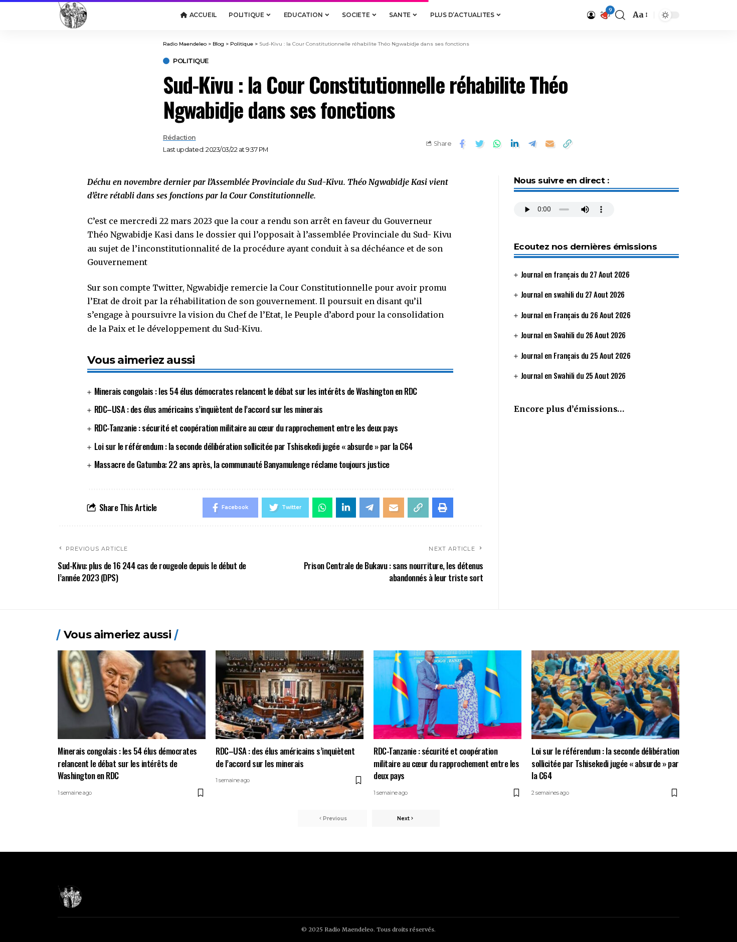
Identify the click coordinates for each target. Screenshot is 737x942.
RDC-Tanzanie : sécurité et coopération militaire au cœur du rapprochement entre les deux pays (246, 427)
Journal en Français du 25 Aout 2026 (576, 354)
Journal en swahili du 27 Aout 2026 (573, 294)
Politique (191, 61)
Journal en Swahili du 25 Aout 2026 (573, 375)
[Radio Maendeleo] (73, 15)
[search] (620, 15)
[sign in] (591, 15)
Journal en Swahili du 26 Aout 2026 (573, 334)
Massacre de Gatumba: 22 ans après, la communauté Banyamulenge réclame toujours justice (242, 464)
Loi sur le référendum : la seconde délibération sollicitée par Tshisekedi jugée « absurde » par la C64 (253, 446)
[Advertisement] (596, 506)
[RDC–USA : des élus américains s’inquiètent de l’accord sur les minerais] (289, 694)
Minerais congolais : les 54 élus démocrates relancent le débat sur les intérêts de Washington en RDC (255, 391)
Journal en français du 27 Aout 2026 (575, 273)
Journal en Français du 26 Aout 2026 (576, 314)
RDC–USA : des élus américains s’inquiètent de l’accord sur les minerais (208, 409)
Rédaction (179, 137)
